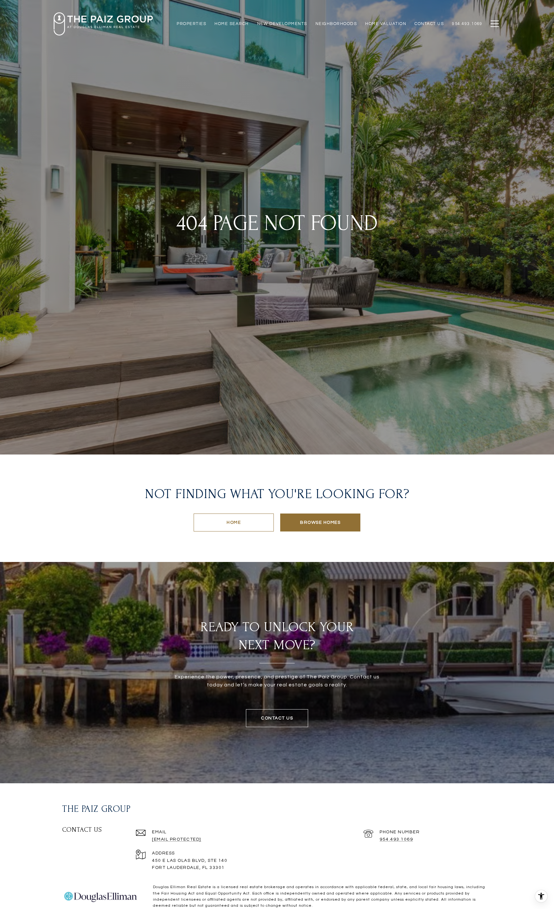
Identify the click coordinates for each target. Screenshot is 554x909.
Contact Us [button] (277, 718)
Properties (191, 23)
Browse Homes (320, 522)
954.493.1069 (396, 839)
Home (234, 522)
